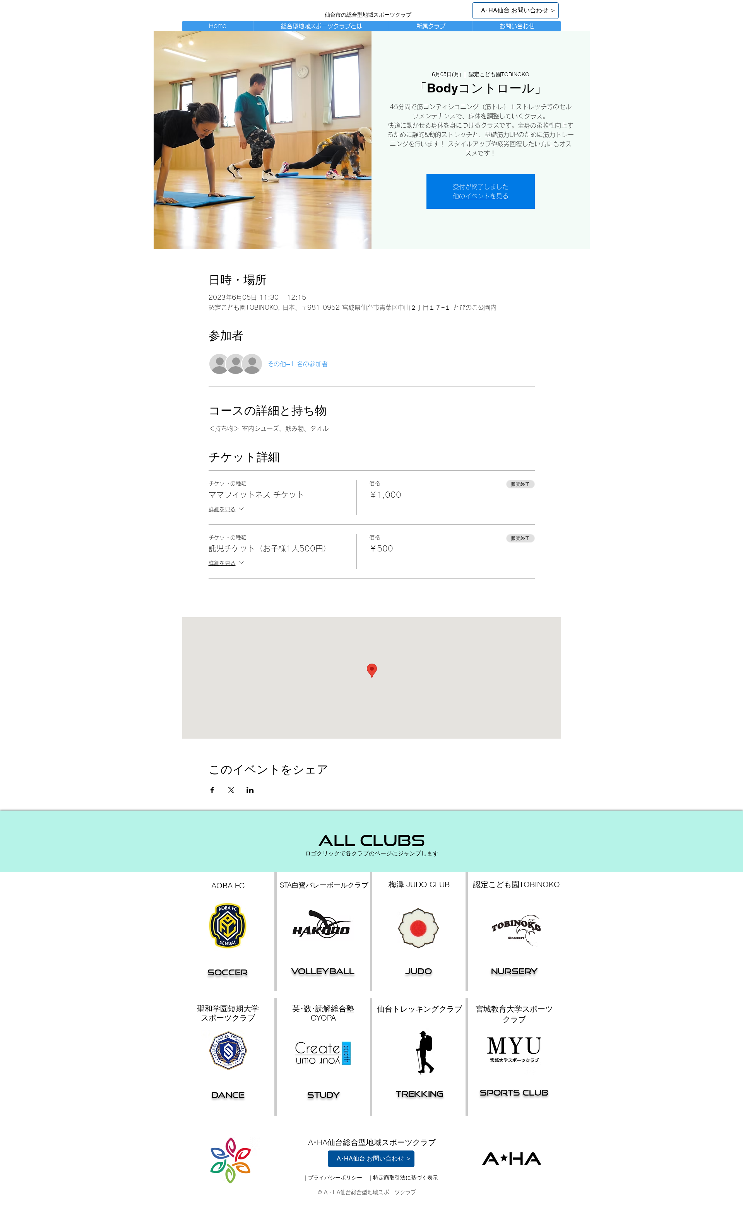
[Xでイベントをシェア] (231, 790)
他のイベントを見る (480, 196)
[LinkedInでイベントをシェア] (250, 790)
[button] (430, 26)
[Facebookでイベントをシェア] (212, 790)
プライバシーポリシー (335, 1177)
